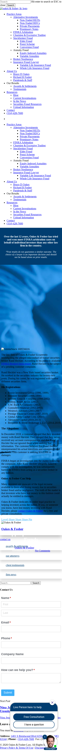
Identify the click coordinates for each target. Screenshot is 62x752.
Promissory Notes (29, 139)
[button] (31, 556)
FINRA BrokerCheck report (16, 363)
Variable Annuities (29, 166)
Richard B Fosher (22, 187)
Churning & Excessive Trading (29, 145)
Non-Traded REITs (30, 130)
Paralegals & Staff (22, 190)
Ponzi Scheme (27, 154)
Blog (15, 205)
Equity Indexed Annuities (33, 163)
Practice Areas (14, 124)
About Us (12, 181)
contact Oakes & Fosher (30, 510)
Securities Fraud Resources (27, 214)
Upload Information (23, 217)
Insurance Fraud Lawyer (26, 172)
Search (10, 5)
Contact (11, 220)
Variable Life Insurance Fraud (35, 175)
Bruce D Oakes (21, 184)
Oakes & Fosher (24, 547)
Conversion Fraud (29, 157)
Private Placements (30, 136)
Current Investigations (24, 208)
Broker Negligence (23, 169)
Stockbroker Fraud (23, 148)
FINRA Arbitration (23, 142)
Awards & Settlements (25, 196)
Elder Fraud (26, 151)
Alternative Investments (25, 127)
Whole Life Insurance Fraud (34, 178)
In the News (19, 211)
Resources (12, 202)
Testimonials (19, 199)
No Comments (42, 550)
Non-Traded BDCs (30, 133)
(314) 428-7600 (15, 223)
